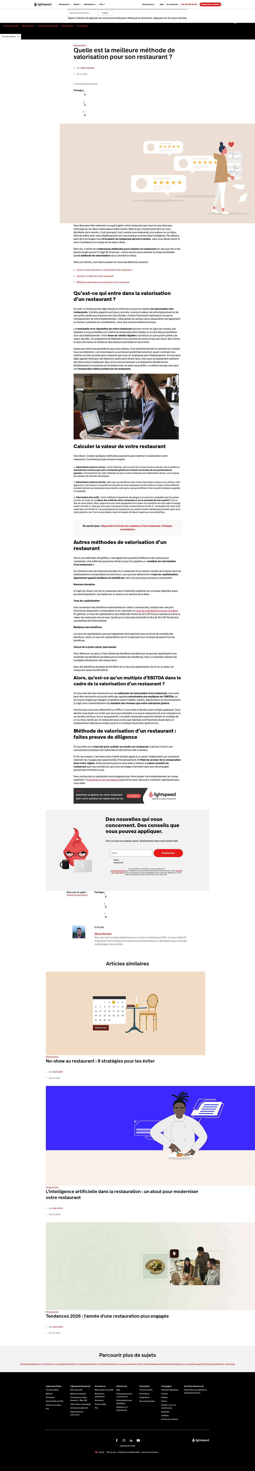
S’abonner (168, 853)
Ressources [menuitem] (148, 4)
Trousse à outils (145, 1390)
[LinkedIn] (84, 115)
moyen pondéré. (169, 610)
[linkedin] (131, 1440)
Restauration (28, 25)
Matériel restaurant (78, 1394)
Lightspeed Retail (53, 1386)
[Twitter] (84, 105)
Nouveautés (159, 1364)
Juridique (165, 1415)
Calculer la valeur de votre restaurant (95, 276)
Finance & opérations (77, 895)
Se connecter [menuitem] (172, 4)
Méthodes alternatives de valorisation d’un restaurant (103, 282)
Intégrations (144, 1397)
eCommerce (67, 25)
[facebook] (116, 1440)
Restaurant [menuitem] (64, 4)
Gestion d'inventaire (99, 1364)
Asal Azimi (58, 1071)
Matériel (49, 1394)
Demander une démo (210, 4)
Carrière (164, 1397)
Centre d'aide (100, 1404)
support (200, 1364)
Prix (47, 1409)
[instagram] (124, 1440)
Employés (25, 1364)
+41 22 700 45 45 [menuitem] (189, 4)
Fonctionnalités (52, 1390)
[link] (189, 4)
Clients (164, 1401)
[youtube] (138, 1440)
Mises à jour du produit (104, 1390)
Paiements (170, 1364)
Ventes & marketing (225, 1364)
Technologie (210, 1364)
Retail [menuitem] (76, 4)
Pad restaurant (76, 1390)
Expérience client (38, 1364)
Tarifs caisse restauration (80, 1404)
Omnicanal (50, 1397)
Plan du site (111, 1452)
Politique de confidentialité (129, 1452)
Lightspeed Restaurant (80, 1386)
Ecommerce (100, 1386)
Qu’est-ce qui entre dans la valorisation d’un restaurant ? (105, 269)
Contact (164, 1394)
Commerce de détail (48, 25)
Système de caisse (53, 1405)
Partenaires (144, 1386)
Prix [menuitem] (101, 4)
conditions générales (118, 871)
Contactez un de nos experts (103, 779)
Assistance (99, 1400)
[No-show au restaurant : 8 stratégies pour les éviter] (125, 1054)
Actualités (165, 1412)
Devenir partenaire (147, 1401)
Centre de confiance (169, 1419)
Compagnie (82, 25)
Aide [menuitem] (162, 4)
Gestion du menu (117, 1364)
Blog (118, 1390)
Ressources (121, 1386)
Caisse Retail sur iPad (54, 1401)
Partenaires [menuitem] (89, 4)
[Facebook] (84, 95)
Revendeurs (144, 1394)
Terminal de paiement (79, 1408)
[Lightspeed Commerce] (43, 4)
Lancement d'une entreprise (139, 1364)
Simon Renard (87, 68)
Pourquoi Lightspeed (169, 1390)
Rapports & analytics (185, 1364)
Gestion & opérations (78, 1364)
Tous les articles (11, 25)
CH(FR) (101, 1452)
